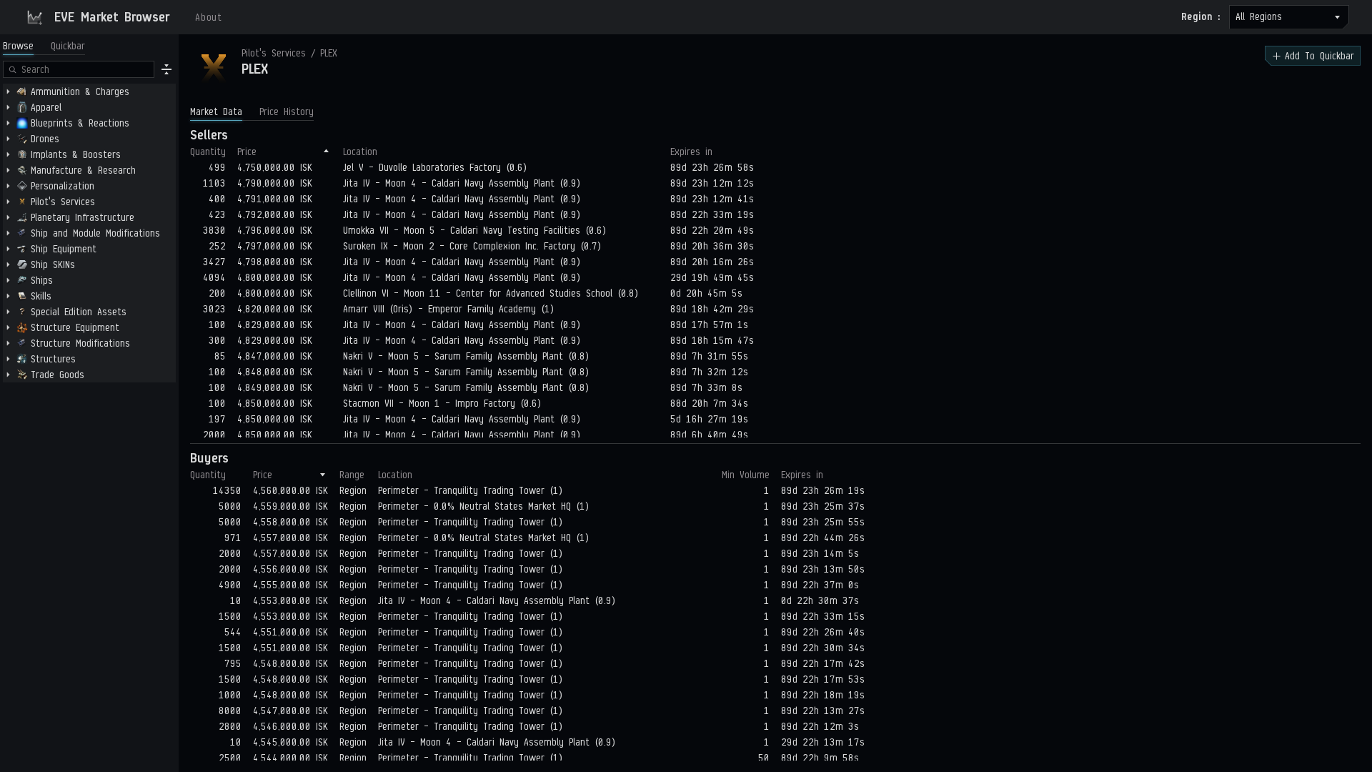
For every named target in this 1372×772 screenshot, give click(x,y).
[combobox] (1289, 17)
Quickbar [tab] (68, 46)
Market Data (216, 112)
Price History (286, 112)
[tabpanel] (89, 415)
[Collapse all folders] (166, 69)
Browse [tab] (18, 46)
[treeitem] (89, 91)
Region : (1201, 17)
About (208, 17)
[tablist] (44, 46)
